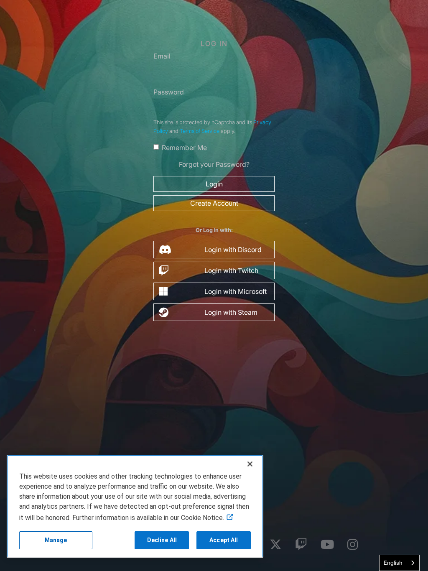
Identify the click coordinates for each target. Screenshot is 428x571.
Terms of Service (199, 131)
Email (162, 56)
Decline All (162, 540)
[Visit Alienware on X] (275, 545)
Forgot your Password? (214, 164)
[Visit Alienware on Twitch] (301, 545)
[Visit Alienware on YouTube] (327, 545)
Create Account (214, 203)
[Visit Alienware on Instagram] (352, 545)
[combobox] (399, 563)
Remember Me (184, 147)
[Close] (250, 464)
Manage (56, 540)
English (393, 562)
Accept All (223, 540)
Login (214, 184)
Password (168, 92)
